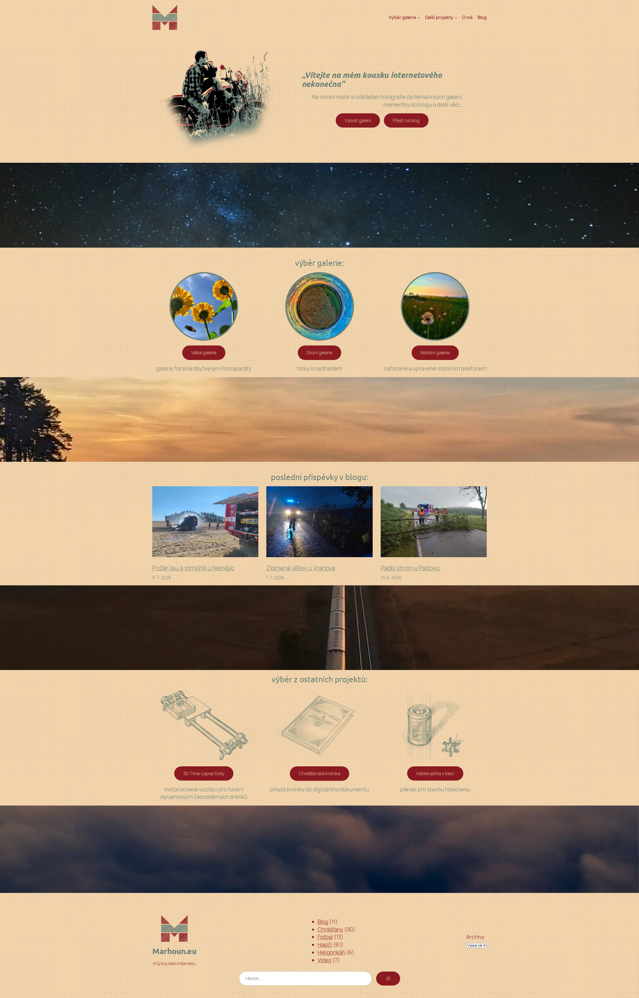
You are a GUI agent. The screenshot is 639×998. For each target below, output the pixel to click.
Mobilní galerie (435, 352)
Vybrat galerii (358, 120)
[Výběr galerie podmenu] (419, 17)
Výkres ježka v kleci (435, 773)
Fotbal (325, 937)
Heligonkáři (331, 952)
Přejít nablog (406, 120)
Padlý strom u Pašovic (411, 568)
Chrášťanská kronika (319, 773)
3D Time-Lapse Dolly (203, 773)
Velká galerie (203, 352)
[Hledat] (388, 979)
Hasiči (325, 944)
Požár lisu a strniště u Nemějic (193, 568)
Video (325, 960)
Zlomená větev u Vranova (300, 568)
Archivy (475, 937)
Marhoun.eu (174, 951)
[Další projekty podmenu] (456, 17)
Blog (323, 921)
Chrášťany (330, 929)
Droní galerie (319, 352)
